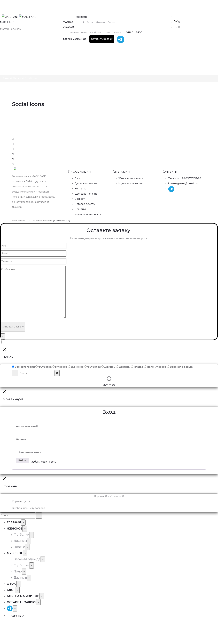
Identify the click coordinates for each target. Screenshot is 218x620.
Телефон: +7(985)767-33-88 (184, 178)
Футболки (88, 22)
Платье (111, 22)
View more (109, 384)
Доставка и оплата (86, 193)
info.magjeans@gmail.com (184, 183)
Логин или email (27, 426)
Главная (68, 22)
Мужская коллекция (130, 183)
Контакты (80, 188)
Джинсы (100, 22)
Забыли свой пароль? (44, 461)
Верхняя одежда (78, 32)
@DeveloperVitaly (61, 220)
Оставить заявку (101, 39)
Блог (139, 32)
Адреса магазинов (75, 39)
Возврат (80, 198)
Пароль (21, 439)
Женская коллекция (130, 178)
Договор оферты (85, 203)
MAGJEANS (7, 22)
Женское (81, 17)
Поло (107, 32)
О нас (129, 32)
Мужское (68, 27)
